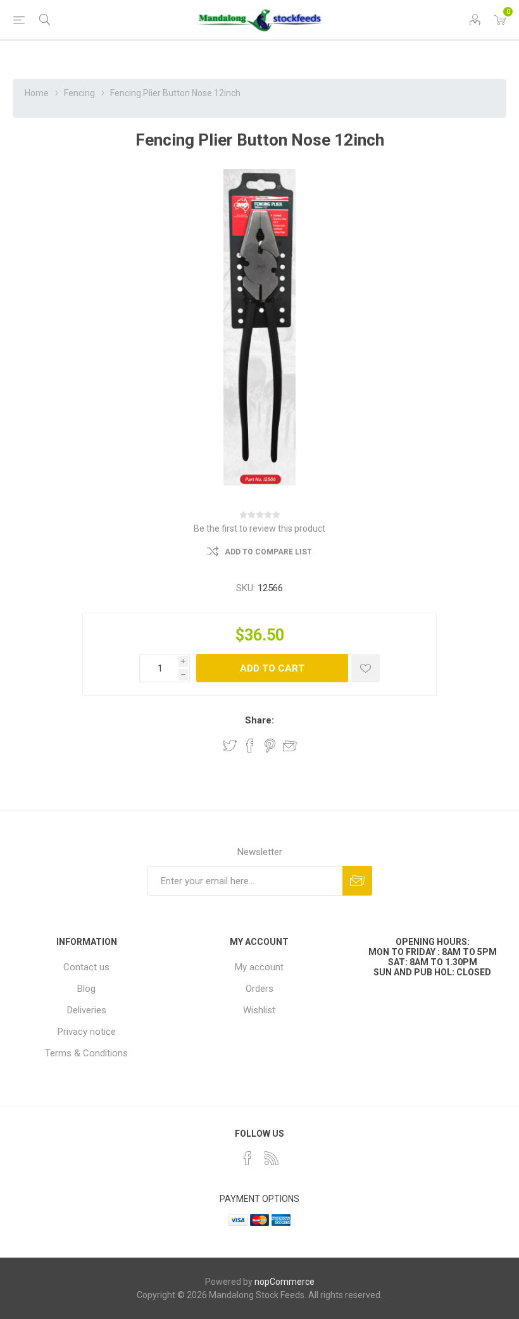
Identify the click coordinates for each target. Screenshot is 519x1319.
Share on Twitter (230, 746)
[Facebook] (247, 1158)
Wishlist (259, 1010)
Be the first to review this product (259, 528)
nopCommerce (284, 1282)
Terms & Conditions (86, 1053)
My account (259, 967)
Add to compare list (268, 551)
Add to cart (272, 668)
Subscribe (357, 881)
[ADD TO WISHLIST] (365, 668)
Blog (86, 988)
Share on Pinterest (270, 746)
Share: (259, 720)
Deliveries (86, 1010)
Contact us (86, 967)
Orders (259, 988)
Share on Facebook (250, 746)
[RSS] (271, 1158)
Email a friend (290, 746)
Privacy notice (87, 1031)
